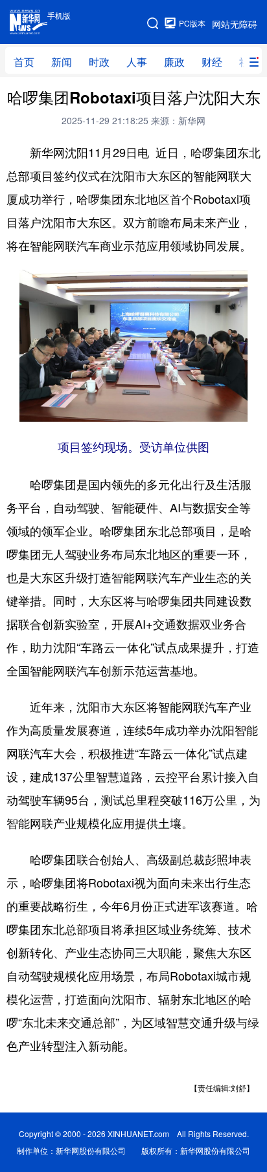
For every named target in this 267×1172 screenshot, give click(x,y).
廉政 (174, 61)
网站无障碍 (234, 23)
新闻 (61, 61)
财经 (212, 61)
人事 (136, 61)
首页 (24, 61)
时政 (99, 61)
